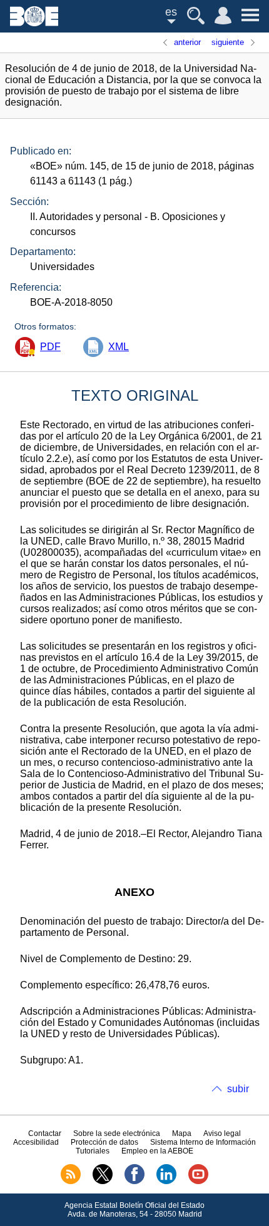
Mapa (181, 1133)
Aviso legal (222, 1133)
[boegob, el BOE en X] (103, 1181)
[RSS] (71, 1181)
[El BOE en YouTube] (198, 1181)
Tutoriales (92, 1151)
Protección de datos (104, 1142)
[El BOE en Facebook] (134, 1181)
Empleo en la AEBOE (157, 1151)
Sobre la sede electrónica (116, 1133)
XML (118, 346)
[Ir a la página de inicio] (34, 23)
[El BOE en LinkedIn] (166, 1181)
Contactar (44, 1133)
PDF (50, 346)
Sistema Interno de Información (203, 1142)
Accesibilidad (36, 1142)
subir (238, 1088)
